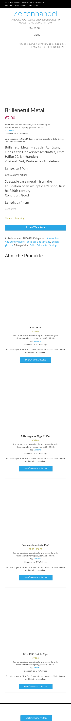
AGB (7, 2)
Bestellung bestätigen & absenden (27, 2)
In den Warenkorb (35, 227)
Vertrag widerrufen (36, 718)
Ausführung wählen (35, 468)
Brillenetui (42, 245)
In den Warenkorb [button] (35, 359)
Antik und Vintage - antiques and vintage (27, 241)
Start (22, 44)
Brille (32, 245)
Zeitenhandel (35, 14)
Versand (12, 130)
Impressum (33, 5)
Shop (32, 44)
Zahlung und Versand (15, 5)
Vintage (54, 245)
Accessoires (45, 44)
